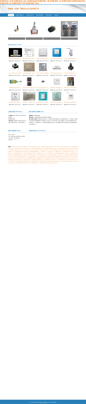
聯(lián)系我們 (39, 15)
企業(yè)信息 (49, 15)
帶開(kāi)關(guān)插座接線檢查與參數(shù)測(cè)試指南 (74, 87)
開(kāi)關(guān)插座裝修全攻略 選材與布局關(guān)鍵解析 (19, 102)
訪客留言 (56, 15)
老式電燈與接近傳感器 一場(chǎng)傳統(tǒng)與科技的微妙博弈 (34, 73)
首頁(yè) (11, 15)
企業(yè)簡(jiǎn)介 (20, 15)
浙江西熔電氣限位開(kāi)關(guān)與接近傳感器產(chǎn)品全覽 (20, 87)
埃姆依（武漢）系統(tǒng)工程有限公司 (23, 9)
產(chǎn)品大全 (30, 15)
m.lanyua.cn (16, 139)
